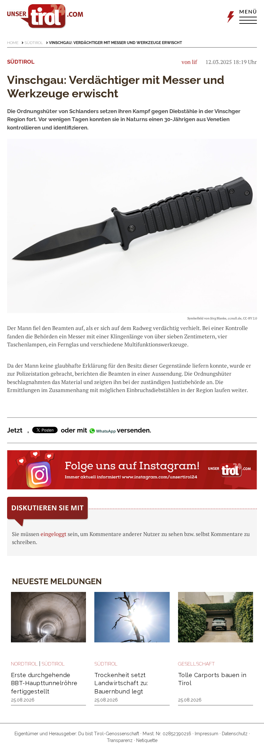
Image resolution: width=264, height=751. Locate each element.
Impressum (206, 733)
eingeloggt (53, 534)
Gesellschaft (196, 664)
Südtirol (33, 42)
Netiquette (146, 740)
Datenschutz (235, 733)
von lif (189, 62)
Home (12, 42)
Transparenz (120, 740)
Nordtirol (24, 664)
